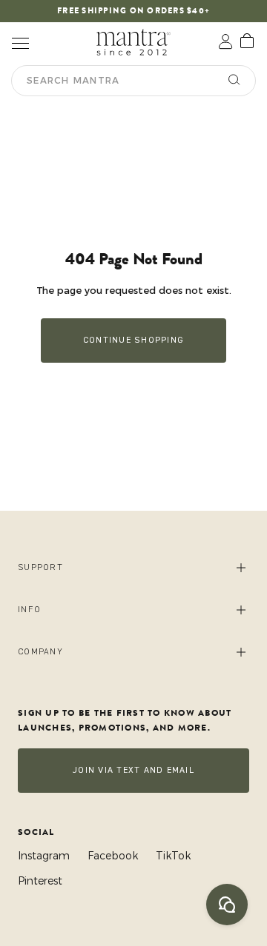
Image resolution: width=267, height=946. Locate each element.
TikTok (173, 855)
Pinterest (40, 881)
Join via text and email (133, 770)
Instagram (44, 855)
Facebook (113, 855)
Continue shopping (133, 340)
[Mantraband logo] (133, 41)
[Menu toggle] (20, 42)
